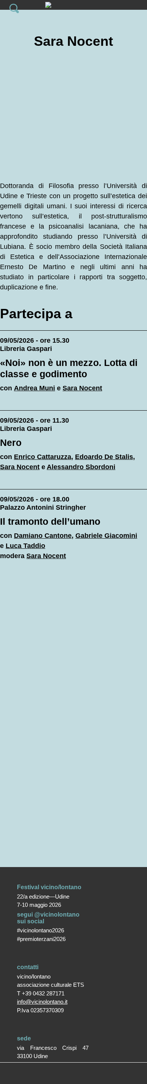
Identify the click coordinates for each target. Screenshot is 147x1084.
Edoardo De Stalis (104, 457)
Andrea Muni (34, 388)
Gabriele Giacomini (106, 535)
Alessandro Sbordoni (81, 467)
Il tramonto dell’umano (50, 521)
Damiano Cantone (43, 535)
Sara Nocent (82, 388)
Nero (10, 442)
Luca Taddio (25, 546)
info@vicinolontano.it (42, 1001)
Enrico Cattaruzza (42, 457)
